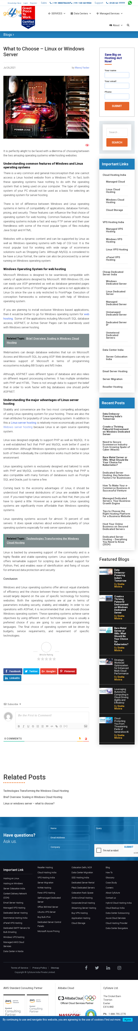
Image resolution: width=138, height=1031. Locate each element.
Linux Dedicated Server (115, 292)
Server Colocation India (116, 358)
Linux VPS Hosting (117, 249)
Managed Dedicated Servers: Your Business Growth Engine (116, 501)
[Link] (56, 726)
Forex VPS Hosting (46, 892)
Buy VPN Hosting (80, 913)
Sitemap (55, 968)
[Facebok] (86, 967)
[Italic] (23, 726)
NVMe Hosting (44, 887)
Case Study (111, 882)
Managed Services (109, 13)
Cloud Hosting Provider (117, 923)
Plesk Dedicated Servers (83, 887)
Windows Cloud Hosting (115, 201)
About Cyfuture (113, 892)
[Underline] (28, 726)
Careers (109, 887)
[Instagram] (119, 967)
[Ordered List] (37, 726)
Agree (127, 1019)
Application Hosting (81, 918)
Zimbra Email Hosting (82, 898)
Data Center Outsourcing (117, 913)
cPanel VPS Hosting (113, 258)
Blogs (8, 35)
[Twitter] (97, 967)
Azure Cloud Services (116, 918)
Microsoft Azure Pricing (49, 931)
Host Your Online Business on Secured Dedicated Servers (115, 526)
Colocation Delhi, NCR (82, 867)
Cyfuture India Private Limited (41, 972)
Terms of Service (19, 968)
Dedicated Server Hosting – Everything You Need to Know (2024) (115, 541)
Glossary (110, 877)
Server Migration (113, 379)
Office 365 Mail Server (48, 907)
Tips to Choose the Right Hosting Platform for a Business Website (116, 514)
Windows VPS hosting (13, 937)
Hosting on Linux (11, 878)
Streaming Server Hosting (84, 908)
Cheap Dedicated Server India (113, 273)
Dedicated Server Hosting (15, 913)
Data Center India (113, 350)
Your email (110, 81)
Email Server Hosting (115, 371)
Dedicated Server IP (116, 323)
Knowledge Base (14, 3)
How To (109, 872)
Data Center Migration (82, 872)
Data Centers (81, 13)
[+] (65, 726)
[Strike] (33, 726)
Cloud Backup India (115, 908)
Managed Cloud (115, 182)
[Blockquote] (47, 726)
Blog (108, 867)
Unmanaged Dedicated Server (116, 313)
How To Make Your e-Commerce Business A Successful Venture (116, 488)
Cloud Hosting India (114, 175)
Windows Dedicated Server (116, 282)
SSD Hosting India (80, 877)
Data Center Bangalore (117, 928)
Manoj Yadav (82, 67)
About (116, 25)
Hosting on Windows (13, 883)
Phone (108, 92)
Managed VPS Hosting (114, 230)
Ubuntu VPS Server (47, 912)
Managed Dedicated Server (116, 303)
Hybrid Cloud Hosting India (119, 903)
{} (61, 726)
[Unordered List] (42, 726)
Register (33, 3)
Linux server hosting (24, 422)
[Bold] (18, 726)
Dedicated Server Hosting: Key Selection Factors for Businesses (117, 475)
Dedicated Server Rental (83, 882)
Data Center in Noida (13, 951)
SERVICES (56, 13)
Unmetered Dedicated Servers (112, 335)
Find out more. (112, 1019)
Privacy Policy (39, 968)
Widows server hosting (17, 427)
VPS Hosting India (113, 222)
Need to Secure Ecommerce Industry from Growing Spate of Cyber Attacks (116, 446)
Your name (110, 70)
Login (25, 3)
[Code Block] (51, 726)
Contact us (111, 898)
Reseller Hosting (113, 387)
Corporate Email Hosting (83, 903)
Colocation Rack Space (82, 892)
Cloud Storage (114, 210)
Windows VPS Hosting (114, 240)
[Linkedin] (108, 967)
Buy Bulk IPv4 (44, 917)
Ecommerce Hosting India (15, 918)
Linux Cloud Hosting (113, 190)
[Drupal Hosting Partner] (91, 1015)
